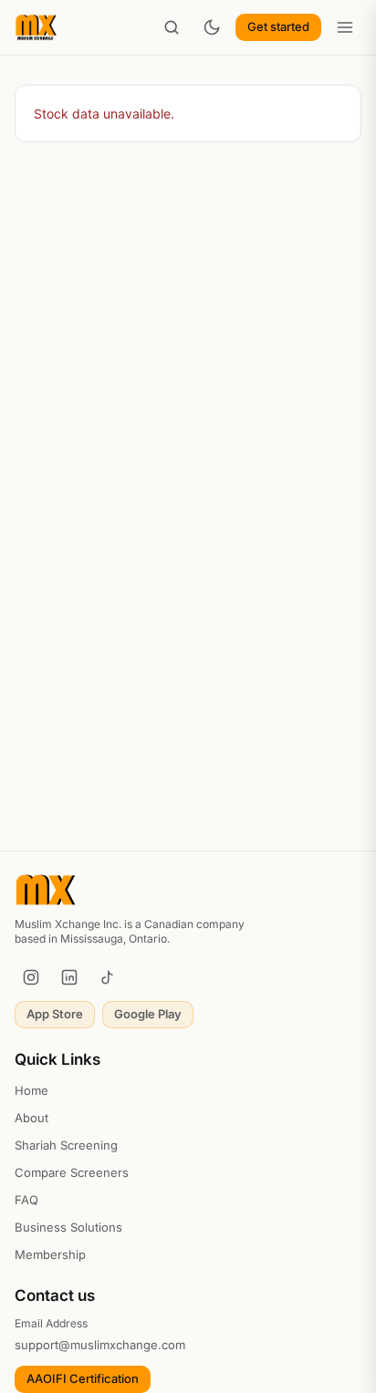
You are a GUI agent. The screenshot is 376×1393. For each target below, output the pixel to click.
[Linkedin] (69, 977)
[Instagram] (31, 977)
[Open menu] (345, 27)
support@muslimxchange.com (100, 1344)
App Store (54, 1013)
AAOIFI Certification (82, 1378)
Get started (278, 26)
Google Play (148, 1013)
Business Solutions (68, 1227)
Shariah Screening (66, 1145)
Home (31, 1090)
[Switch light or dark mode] (211, 27)
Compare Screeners (72, 1172)
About (31, 1117)
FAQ (26, 1199)
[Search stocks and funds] (171, 27)
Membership (50, 1254)
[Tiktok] (107, 977)
